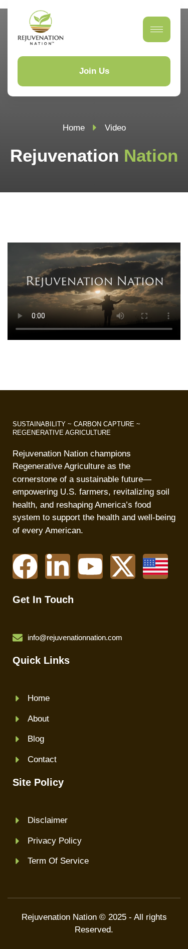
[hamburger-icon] (156, 29)
